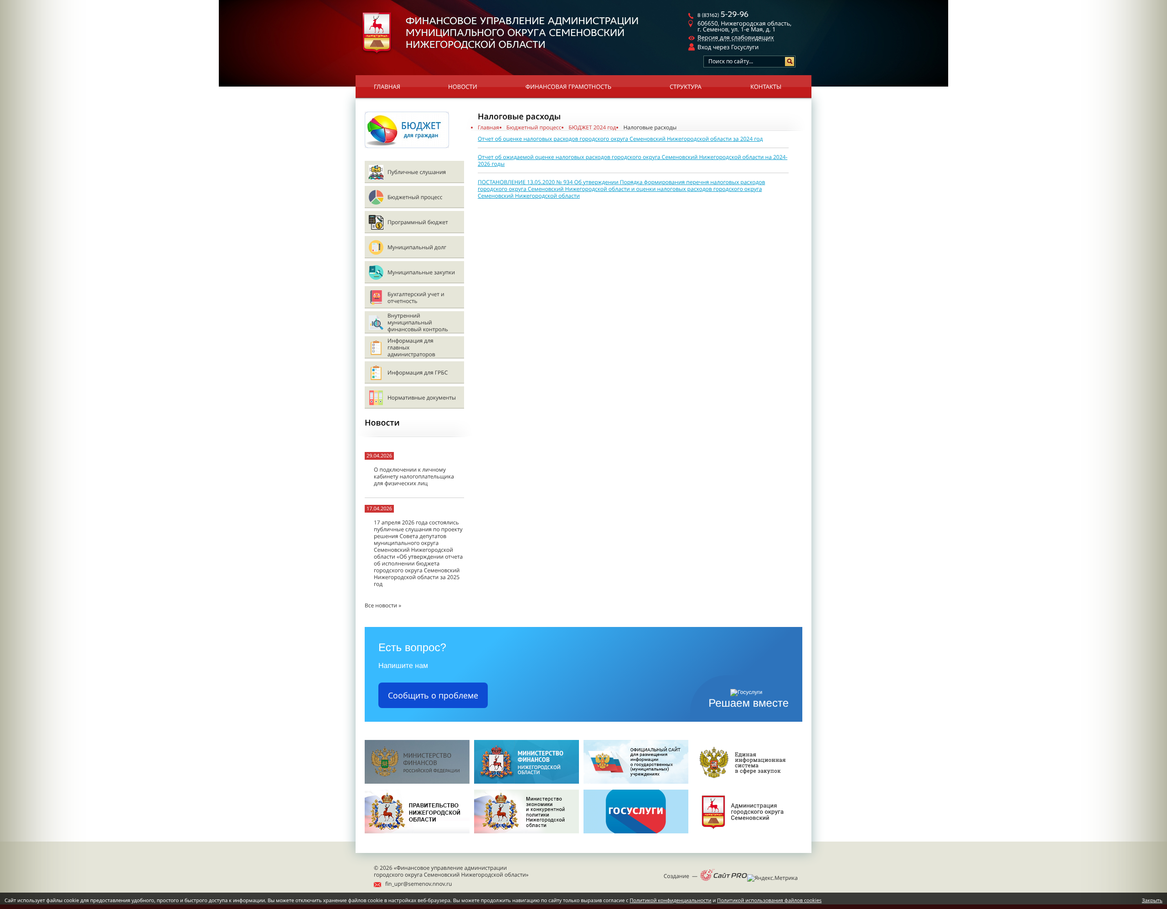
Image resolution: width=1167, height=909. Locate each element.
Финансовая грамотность (568, 86)
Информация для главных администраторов (411, 347)
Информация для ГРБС (417, 372)
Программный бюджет (417, 222)
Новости (462, 86)
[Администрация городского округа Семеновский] (745, 836)
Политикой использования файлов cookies (769, 900)
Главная (387, 86)
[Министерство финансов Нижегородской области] (527, 782)
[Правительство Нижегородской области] (417, 836)
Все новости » (383, 605)
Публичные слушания (416, 172)
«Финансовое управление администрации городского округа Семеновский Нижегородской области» (451, 871)
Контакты (765, 86)
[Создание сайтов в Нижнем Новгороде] (723, 876)
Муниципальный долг (416, 247)
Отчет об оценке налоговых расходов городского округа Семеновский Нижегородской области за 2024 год (620, 139)
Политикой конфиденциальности (670, 900)
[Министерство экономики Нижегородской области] (527, 836)
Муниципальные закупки (421, 272)
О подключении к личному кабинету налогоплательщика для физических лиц (414, 476)
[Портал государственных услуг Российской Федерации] (636, 836)
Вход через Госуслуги (728, 47)
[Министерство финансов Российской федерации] (417, 782)
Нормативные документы (421, 397)
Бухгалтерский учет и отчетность (415, 297)
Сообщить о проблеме (433, 695)
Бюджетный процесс (414, 197)
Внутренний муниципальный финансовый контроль (417, 322)
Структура (686, 86)
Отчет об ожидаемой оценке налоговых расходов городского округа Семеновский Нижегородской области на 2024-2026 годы (632, 160)
